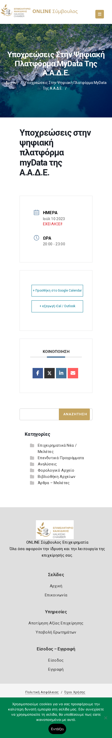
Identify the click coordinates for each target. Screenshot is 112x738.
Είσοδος (56, 660)
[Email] (73, 373)
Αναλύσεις (47, 464)
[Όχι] (105, 720)
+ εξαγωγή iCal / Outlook (57, 306)
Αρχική (11, 83)
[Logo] (56, 531)
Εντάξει (57, 729)
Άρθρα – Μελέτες (54, 482)
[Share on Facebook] (38, 373)
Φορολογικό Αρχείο (56, 470)
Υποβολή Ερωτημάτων (56, 632)
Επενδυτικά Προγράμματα (61, 458)
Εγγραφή (56, 669)
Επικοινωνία (56, 595)
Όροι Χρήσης (74, 692)
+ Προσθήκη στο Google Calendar (57, 290)
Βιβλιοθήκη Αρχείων (56, 476)
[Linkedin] (61, 373)
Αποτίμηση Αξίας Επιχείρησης (55, 623)
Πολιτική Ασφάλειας (42, 692)
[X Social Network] (49, 373)
